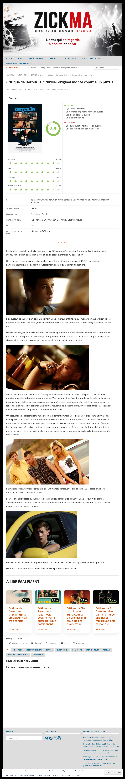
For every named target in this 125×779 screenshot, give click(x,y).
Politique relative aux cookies (70, 775)
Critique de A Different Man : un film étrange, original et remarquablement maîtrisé (105, 616)
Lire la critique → (14, 629)
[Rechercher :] (106, 67)
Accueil (9, 58)
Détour (49, 650)
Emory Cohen (62, 650)
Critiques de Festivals (58, 89)
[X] (55, 738)
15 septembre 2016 (16, 89)
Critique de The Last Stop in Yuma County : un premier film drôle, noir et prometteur (76, 616)
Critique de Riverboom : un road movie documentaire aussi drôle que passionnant (47, 616)
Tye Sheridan (38, 655)
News (20, 58)
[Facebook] (51, 738)
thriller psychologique (18, 655)
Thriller (106, 650)
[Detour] (25, 128)
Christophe (31, 89)
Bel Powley (17, 650)
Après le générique (37, 58)
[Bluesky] (47, 738)
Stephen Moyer (92, 650)
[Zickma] (62, 54)
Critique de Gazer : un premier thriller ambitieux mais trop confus (18, 615)
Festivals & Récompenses (92, 58)
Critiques (54, 58)
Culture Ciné (69, 58)
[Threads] (59, 738)
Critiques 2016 (44, 89)
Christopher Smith (34, 650)
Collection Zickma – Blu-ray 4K (19, 63)
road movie (77, 650)
